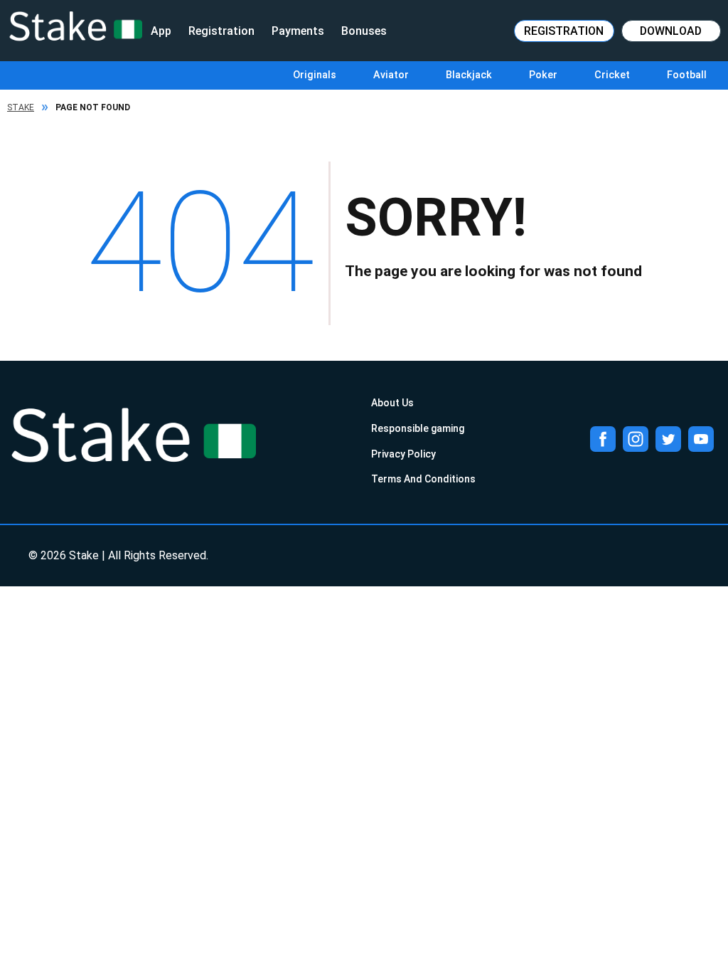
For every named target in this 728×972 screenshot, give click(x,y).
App (161, 31)
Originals (314, 75)
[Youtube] (701, 439)
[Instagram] (635, 439)
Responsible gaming (417, 428)
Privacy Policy (403, 454)
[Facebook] (603, 439)
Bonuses (364, 31)
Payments (298, 31)
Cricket (612, 75)
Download (671, 31)
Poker (543, 75)
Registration (221, 31)
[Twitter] (668, 439)
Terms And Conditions (423, 479)
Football (687, 75)
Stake (20, 107)
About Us (392, 402)
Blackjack (469, 75)
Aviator (391, 75)
